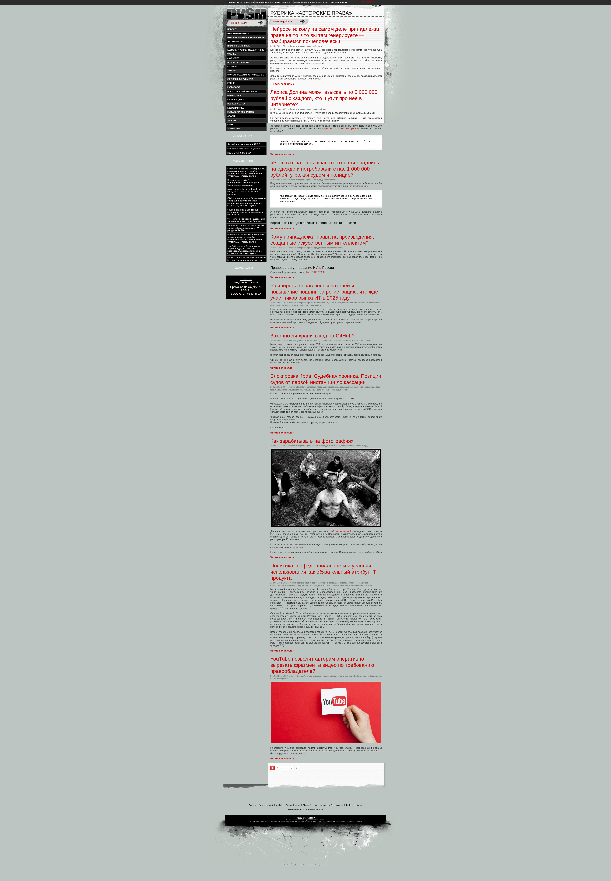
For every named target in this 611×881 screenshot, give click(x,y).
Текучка (231, 54)
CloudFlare (301, 387)
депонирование (321, 303)
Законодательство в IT (331, 341)
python (231, 83)
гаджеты (232, 66)
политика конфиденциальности (302, 585)
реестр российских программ (284, 305)
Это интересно (235, 42)
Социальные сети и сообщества (319, 390)
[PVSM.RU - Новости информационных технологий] (246, 15)
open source (234, 95)
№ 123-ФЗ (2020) (315, 272)
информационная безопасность (246, 37)
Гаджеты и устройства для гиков (245, 50)
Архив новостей (245, 2)
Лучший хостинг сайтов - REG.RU (244, 144)
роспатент (304, 305)
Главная (231, 2)
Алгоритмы (233, 129)
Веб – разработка (338, 2)
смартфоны (297, 390)
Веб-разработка (236, 104)
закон (315, 446)
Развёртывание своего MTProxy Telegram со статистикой (246, 258)
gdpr (307, 583)
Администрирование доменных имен (340, 387)
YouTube (308, 676)
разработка (233, 87)
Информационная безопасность (311, 2)
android (231, 71)
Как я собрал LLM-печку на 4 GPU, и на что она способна (244, 191)
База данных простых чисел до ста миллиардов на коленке (245, 212)
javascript (233, 58)
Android (259, 2)
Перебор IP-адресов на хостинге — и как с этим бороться (246, 220)
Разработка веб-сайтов (240, 112)
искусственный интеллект (242, 91)
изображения (347, 446)
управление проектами (240, 79)
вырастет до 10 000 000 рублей (340, 128)
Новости (232, 29)
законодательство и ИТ (354, 341)
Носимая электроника (280, 390)
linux (230, 124)
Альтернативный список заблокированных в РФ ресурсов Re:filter (245, 228)
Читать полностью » (284, 83)
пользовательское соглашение (333, 585)
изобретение (375, 303)
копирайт (359, 446)
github (299, 341)
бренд (315, 180)
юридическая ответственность (328, 248)
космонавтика (235, 108)
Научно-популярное (238, 46)
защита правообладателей (355, 303)
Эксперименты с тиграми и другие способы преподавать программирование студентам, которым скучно (246, 172)
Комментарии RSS (314, 809)
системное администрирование (245, 75)
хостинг (344, 390)
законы (369, 341)
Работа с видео (361, 676)
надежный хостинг (246, 280)
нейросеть (317, 46)
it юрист (313, 583)
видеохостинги (337, 676)
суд (321, 180)
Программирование (238, 33)
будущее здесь (235, 100)
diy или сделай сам (238, 62)
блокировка (364, 387)
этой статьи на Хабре (341, 531)
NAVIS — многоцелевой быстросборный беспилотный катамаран (243, 182)
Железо (231, 120)
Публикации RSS (296, 809)
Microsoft (287, 2)
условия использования (360, 585)
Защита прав (335, 303)
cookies (300, 583)
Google (269, 2)
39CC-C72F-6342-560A (239, 153)
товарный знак (319, 109)
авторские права (304, 46)
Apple (278, 2)
